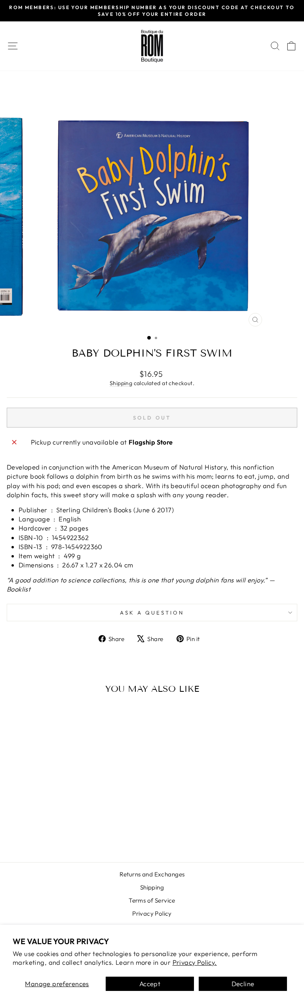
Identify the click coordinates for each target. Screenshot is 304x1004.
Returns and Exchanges (152, 874)
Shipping (121, 383)
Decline (243, 983)
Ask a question (152, 612)
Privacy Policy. (195, 962)
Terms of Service (152, 900)
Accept (149, 983)
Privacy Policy (152, 913)
